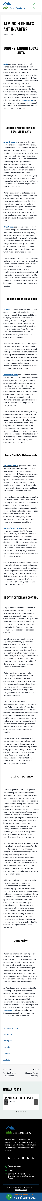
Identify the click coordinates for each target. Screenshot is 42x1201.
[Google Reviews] (19, 1158)
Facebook (7, 1034)
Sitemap (27, 1187)
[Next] (36, 1102)
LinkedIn (7, 1047)
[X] (33, 1158)
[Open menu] (36, 6)
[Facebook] (9, 1158)
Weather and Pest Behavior (19, 1098)
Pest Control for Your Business (9, 1072)
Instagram (8, 1041)
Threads (7, 1053)
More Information (11, 1028)
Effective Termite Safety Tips (32, 1072)
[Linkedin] (23, 1158)
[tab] (16, 1111)
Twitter (6, 1059)
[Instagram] (14, 1158)
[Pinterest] (28, 1158)
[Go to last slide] (6, 1102)
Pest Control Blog (10, 19)
